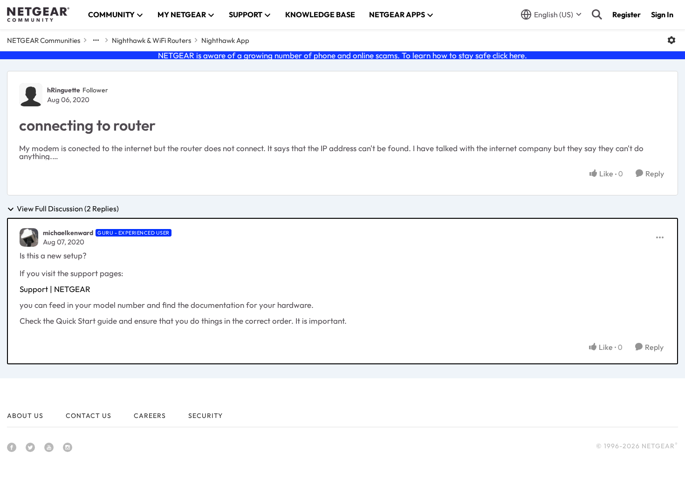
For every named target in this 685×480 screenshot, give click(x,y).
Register (626, 14)
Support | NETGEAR (55, 289)
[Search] (597, 14)
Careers (150, 415)
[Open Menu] (671, 40)
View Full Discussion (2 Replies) (68, 209)
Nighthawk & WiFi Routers (151, 40)
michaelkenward (68, 233)
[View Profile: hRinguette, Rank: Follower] (30, 94)
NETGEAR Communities (43, 40)
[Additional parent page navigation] (96, 40)
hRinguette (63, 90)
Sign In (662, 14)
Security (205, 415)
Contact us (88, 415)
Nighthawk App (225, 40)
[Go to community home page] (38, 14)
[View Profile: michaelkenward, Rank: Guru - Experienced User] (29, 237)
